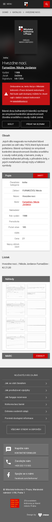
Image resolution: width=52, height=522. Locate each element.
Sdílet (11, 124)
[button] (26, 37)
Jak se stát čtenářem (15, 383)
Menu (7, 4)
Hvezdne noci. (33, 12)
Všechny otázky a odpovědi (26, 429)
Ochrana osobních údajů (16, 411)
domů (5, 12)
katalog (17, 12)
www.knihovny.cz (20, 101)
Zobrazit (40, 356)
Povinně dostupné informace (19, 418)
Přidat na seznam (35, 124)
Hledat (45, 4)
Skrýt (40, 176)
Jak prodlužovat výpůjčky (17, 390)
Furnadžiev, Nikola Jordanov (19, 67)
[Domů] (26, 4)
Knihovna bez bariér (15, 404)
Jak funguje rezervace (16, 397)
